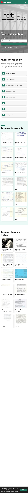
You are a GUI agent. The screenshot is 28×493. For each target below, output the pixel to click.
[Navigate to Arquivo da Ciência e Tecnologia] (14, 18)
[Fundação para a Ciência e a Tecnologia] (6, 2)
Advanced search (5, 50)
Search (13, 44)
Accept (22, 489)
